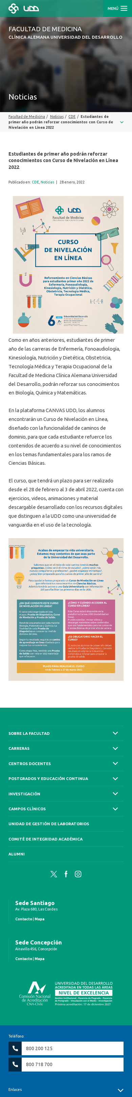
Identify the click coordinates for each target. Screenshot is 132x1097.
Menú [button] (113, 8)
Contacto (23, 919)
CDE (35, 182)
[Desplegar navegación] (66, 122)
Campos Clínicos (27, 809)
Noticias (47, 182)
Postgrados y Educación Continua (48, 778)
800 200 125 (39, 1048)
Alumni (16, 854)
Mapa (39, 919)
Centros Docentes (29, 763)
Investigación (24, 794)
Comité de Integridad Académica (45, 839)
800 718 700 (39, 1064)
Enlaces (15, 1089)
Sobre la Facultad (29, 733)
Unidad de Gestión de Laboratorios (48, 823)
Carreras (18, 748)
